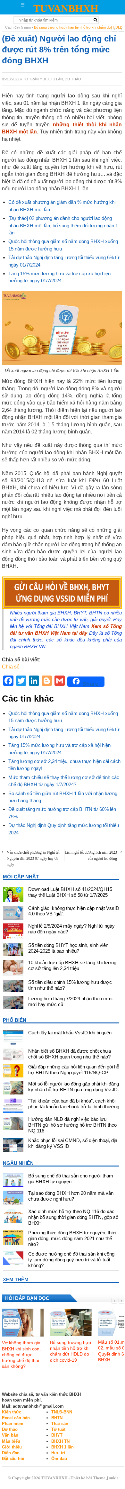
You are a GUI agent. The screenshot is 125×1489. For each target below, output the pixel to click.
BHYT (57, 1435)
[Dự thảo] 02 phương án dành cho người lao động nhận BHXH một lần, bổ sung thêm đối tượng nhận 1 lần (63, 225)
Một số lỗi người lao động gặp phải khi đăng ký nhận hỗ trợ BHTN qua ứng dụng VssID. (73, 1086)
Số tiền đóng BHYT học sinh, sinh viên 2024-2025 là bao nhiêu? (68, 948)
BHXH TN (60, 1441)
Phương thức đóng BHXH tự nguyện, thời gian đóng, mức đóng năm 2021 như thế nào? (72, 1238)
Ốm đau (59, 1458)
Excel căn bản (16, 1417)
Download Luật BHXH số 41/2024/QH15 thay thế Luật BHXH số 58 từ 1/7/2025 (70, 892)
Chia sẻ (11, 666)
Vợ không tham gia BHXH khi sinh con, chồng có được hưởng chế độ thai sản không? (21, 1354)
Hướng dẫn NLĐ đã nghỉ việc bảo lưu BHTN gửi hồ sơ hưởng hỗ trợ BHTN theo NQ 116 (72, 1124)
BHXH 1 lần (53, 79)
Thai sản (59, 1423)
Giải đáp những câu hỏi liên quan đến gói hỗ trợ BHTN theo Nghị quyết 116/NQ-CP (73, 1069)
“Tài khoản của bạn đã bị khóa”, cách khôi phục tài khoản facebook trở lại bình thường (73, 1103)
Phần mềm (12, 1423)
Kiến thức (11, 1412)
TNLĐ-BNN (61, 1412)
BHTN (57, 1417)
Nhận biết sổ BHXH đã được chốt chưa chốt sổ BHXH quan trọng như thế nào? (69, 1053)
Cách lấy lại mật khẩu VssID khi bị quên (70, 1032)
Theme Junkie (106, 1478)
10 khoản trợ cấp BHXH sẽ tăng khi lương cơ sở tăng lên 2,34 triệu (72, 965)
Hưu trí (58, 1452)
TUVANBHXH (65, 8)
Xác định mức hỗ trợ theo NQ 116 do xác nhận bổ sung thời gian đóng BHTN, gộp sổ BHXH (73, 1217)
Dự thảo (73, 79)
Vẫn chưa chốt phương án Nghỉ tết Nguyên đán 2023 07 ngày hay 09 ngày (33, 858)
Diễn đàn (11, 1452)
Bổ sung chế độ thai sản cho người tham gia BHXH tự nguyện (70, 1178)
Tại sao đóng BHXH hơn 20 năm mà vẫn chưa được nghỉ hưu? (70, 1196)
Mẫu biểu (11, 1441)
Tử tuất (58, 1429)
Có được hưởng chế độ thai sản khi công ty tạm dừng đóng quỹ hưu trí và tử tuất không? (71, 1259)
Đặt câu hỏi (13, 1458)
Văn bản (10, 1435)
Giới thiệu (12, 1447)
